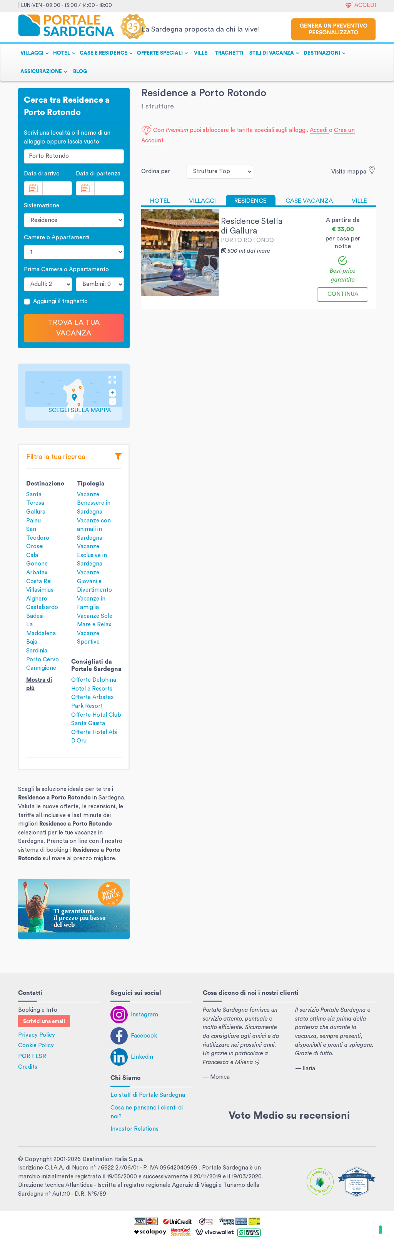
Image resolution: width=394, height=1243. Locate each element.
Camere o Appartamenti (56, 237)
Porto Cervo (42, 659)
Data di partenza (98, 174)
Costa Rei (39, 581)
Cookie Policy (36, 1045)
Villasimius (39, 590)
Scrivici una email (44, 1021)
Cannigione (41, 668)
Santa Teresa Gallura (35, 503)
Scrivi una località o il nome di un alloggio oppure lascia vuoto (67, 137)
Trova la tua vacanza (74, 328)
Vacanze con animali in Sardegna (94, 529)
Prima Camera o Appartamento (66, 269)
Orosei (34, 546)
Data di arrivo (42, 174)
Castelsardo (42, 607)
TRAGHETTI (229, 53)
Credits (27, 1067)
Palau (33, 521)
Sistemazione (41, 206)
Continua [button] (342, 294)
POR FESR (32, 1056)
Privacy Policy (36, 1035)
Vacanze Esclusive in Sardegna (92, 555)
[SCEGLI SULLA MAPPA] (74, 395)
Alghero (36, 599)
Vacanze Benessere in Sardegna (93, 503)
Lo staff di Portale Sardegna (147, 1095)
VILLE (200, 53)
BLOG (80, 71)
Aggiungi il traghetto (60, 301)
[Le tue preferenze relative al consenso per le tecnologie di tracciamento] (380, 1229)
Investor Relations (134, 1129)
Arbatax (36, 573)
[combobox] (74, 156)
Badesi (34, 616)
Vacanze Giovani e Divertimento (94, 581)
